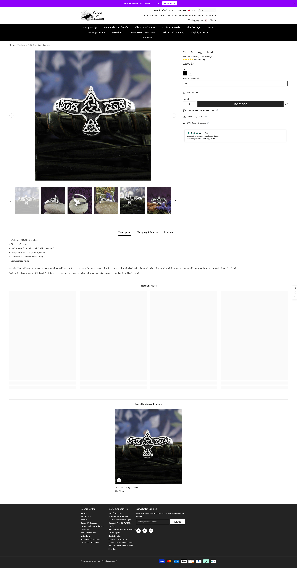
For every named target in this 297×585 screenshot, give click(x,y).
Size (185, 69)
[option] (92, 116)
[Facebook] (138, 530)
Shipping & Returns (147, 232)
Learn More (169, 3)
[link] (42, 383)
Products (21, 45)
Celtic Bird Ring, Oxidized (127, 487)
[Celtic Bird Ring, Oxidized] (148, 446)
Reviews (168, 232)
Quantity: (187, 99)
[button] (11, 116)
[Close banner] (294, 3)
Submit (177, 522)
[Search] (207, 10)
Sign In (213, 20)
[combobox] (205, 10)
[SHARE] (286, 104)
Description (124, 232)
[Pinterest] (151, 530)
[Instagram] (144, 530)
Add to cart (240, 104)
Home (12, 45)
